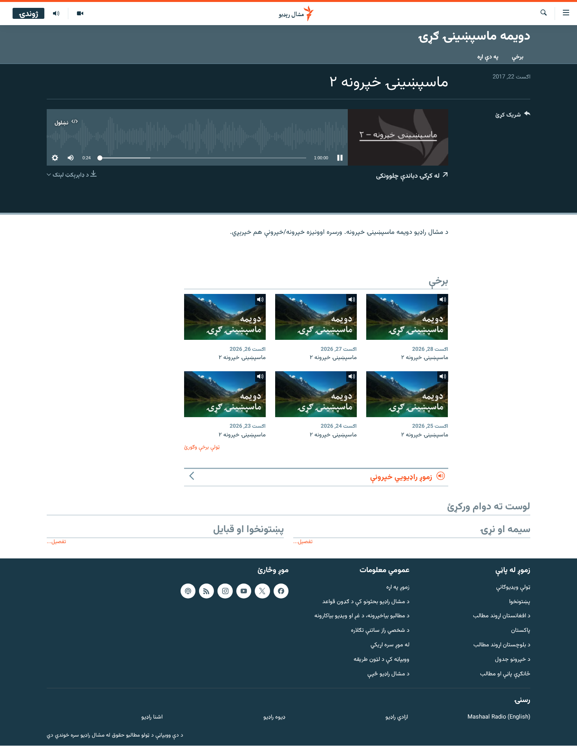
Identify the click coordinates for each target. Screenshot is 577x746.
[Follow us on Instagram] (224, 591)
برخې (518, 57)
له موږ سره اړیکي (390, 645)
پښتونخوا (519, 602)
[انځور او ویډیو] (80, 14)
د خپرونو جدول (512, 660)
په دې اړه (487, 57)
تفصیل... (302, 541)
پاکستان (520, 631)
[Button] (512, 116)
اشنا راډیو (152, 718)
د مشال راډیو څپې (388, 674)
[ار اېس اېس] (206, 591)
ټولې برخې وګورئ (202, 447)
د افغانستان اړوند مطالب (501, 617)
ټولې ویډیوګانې (513, 588)
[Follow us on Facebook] (281, 591)
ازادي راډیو (396, 718)
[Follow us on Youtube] (243, 591)
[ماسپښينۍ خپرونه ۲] (407, 317)
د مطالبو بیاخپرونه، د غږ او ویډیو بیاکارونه (361, 617)
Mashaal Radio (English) (498, 718)
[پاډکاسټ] (188, 591)
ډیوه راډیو (274, 718)
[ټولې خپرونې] (56, 14)
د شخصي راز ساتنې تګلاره (380, 631)
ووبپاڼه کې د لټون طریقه (381, 660)
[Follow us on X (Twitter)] (262, 591)
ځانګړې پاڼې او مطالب (505, 674)
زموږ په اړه (397, 588)
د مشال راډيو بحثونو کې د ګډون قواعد (365, 602)
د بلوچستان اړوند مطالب (501, 645)
